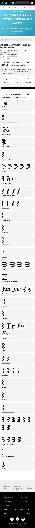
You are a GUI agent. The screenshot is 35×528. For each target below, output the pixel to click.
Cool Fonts (7, 501)
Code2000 (5, 318)
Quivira (4, 350)
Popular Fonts (8, 497)
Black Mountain (6, 134)
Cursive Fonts (26, 501)
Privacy (21, 509)
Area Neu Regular (7, 159)
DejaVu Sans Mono (7, 444)
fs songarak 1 (6, 245)
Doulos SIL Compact (8, 412)
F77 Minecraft (6, 220)
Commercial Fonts (25, 497)
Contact (13, 509)
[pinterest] (23, 519)
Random (4, 257)
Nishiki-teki (5, 146)
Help (5, 509)
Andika (4, 387)
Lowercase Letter (12, 56)
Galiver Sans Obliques (8, 195)
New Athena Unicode (8, 456)
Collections (18, 8)
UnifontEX (5, 232)
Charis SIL (5, 375)
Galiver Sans (5, 208)
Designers (29, 488)
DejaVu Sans (5, 432)
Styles (10, 8)
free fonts (6, 488)
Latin (8, 58)
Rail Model (5, 469)
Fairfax (4, 269)
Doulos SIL (5, 400)
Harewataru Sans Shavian (9, 122)
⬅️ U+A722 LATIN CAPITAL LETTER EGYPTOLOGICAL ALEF (16, 39)
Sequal (4, 171)
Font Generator (29, 8)
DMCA (6, 513)
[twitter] (17, 519)
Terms (29, 509)
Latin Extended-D (12, 54)
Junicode (4, 294)
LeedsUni (4, 306)
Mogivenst (5, 110)
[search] (22, 2)
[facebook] (12, 519)
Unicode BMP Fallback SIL (9, 281)
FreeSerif (4, 338)
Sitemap (28, 513)
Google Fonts (8, 505)
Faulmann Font (6, 183)
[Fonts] (8, 3)
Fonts (4, 8)
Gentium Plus (6, 363)
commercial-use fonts (17, 489)
